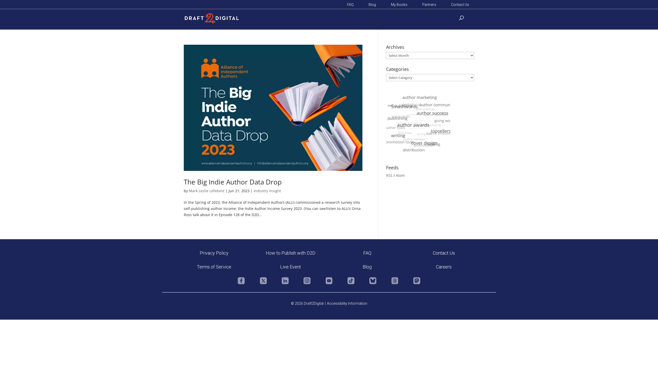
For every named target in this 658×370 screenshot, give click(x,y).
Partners (429, 5)
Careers (444, 267)
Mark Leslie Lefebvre (206, 190)
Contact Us (460, 5)
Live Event (290, 267)
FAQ (350, 5)
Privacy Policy (214, 253)
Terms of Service (214, 267)
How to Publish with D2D (290, 253)
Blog (372, 5)
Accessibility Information (347, 303)
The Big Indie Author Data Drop (233, 182)
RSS (389, 175)
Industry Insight (267, 190)
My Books (399, 5)
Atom (400, 175)
